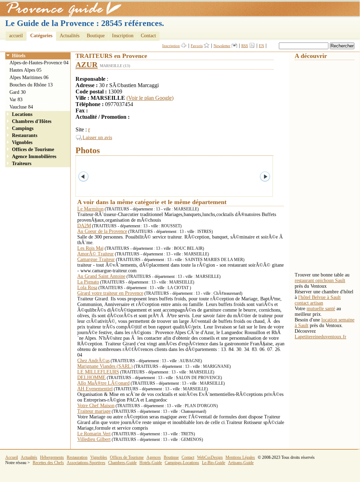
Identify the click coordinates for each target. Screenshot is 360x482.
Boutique (96, 35)
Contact (148, 35)
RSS (244, 46)
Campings (22, 128)
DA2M (84, 225)
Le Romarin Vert (94, 433)
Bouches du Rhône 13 (31, 84)
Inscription (122, 35)
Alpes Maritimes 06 (28, 77)
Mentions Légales (240, 457)
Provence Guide (61, 9)
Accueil (11, 457)
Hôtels (18, 55)
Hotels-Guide (150, 462)
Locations (22, 114)
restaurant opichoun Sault (320, 280)
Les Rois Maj (90, 248)
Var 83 (15, 99)
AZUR (87, 64)
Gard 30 (17, 92)
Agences (153, 457)
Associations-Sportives (86, 462)
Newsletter (222, 46)
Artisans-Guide (241, 462)
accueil (16, 35)
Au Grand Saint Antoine (101, 276)
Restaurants (24, 135)
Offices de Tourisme (33, 149)
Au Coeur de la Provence (102, 231)
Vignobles (22, 142)
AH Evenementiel (95, 388)
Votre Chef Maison (95, 405)
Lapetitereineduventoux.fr (320, 336)
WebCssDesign (210, 457)
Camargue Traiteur (96, 259)
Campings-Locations (182, 462)
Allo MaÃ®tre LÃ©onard (103, 383)
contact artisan (309, 303)
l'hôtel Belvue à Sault (319, 297)
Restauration (77, 457)
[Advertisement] (323, 165)
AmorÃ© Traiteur (95, 253)
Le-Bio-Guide (213, 462)
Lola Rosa (87, 287)
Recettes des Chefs (48, 462)
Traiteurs (21, 163)
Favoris (197, 46)
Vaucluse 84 (21, 107)
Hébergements (52, 457)
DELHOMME (91, 377)
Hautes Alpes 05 (25, 70)
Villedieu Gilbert (94, 439)
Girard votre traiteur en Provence (110, 293)
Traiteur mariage (94, 411)
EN (261, 46)
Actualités (69, 35)
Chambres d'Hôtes (31, 121)
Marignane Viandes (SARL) (105, 366)
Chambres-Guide (122, 462)
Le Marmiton (90, 208)
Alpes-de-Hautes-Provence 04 (38, 62)
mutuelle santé (321, 308)
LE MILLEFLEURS (98, 371)
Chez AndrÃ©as (93, 360)
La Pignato (88, 282)
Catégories (41, 35)
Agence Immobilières (34, 156)
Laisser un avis (97, 137)
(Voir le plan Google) (150, 98)
